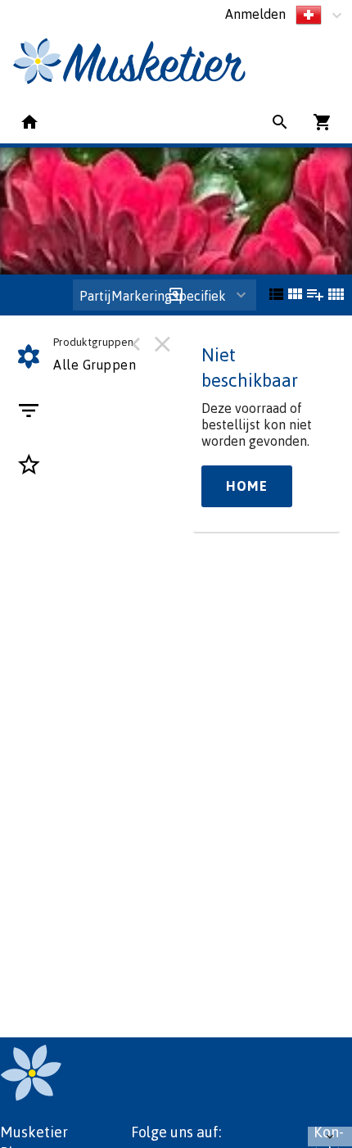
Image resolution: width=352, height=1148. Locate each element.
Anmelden (255, 14)
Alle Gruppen (94, 364)
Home (247, 486)
